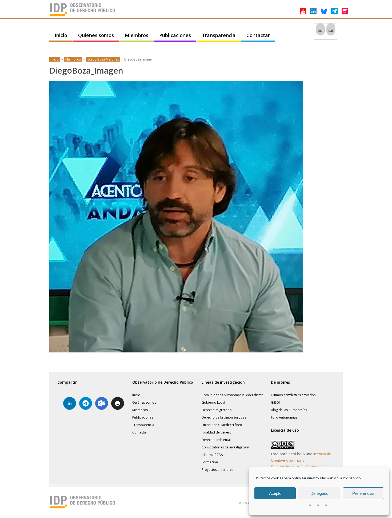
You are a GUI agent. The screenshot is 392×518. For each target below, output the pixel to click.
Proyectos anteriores (217, 469)
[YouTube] (303, 11)
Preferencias (363, 493)
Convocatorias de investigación (225, 447)
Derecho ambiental (216, 439)
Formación (210, 462)
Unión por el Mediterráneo (222, 425)
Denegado (319, 493)
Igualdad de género (216, 432)
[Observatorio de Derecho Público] (82, 15)
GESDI (275, 402)
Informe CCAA (212, 454)
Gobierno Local (213, 402)
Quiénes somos (96, 35)
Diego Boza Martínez (103, 59)
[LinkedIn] (313, 11)
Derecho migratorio (217, 410)
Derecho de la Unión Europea (224, 417)
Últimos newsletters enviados (293, 395)
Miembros (136, 35)
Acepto (275, 493)
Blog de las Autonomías (289, 410)
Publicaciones (175, 35)
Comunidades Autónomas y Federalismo (232, 395)
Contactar (258, 35)
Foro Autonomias (284, 417)
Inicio (61, 35)
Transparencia (218, 35)
